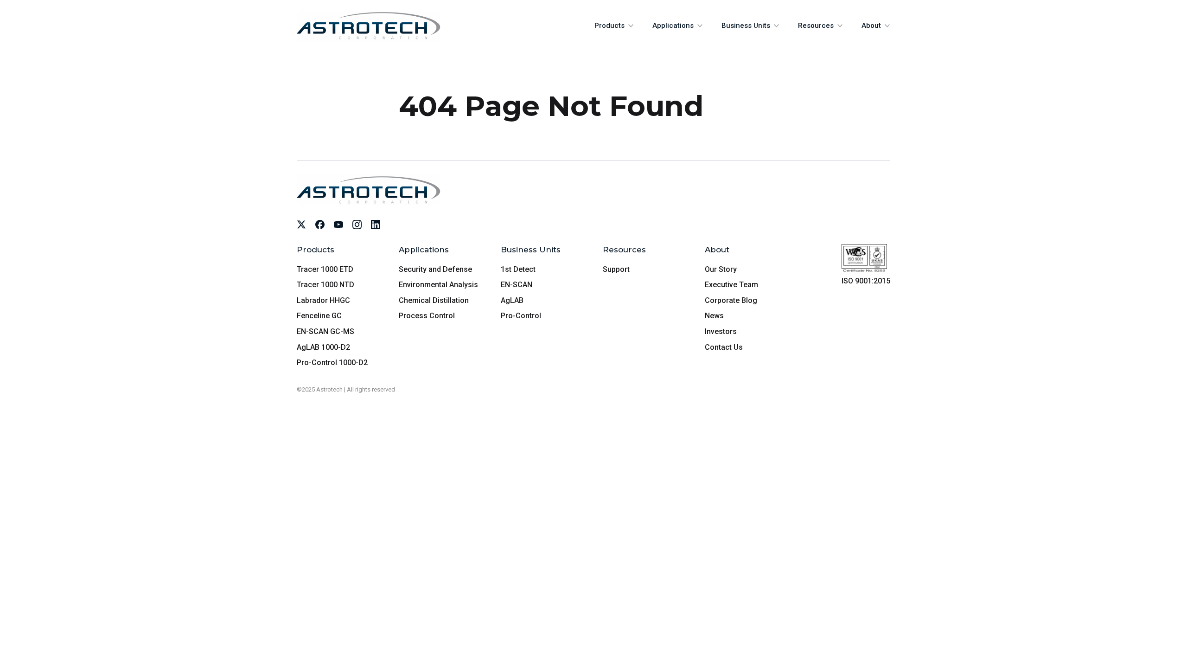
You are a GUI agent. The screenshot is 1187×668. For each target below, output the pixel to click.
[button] (614, 26)
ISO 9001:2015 (866, 280)
